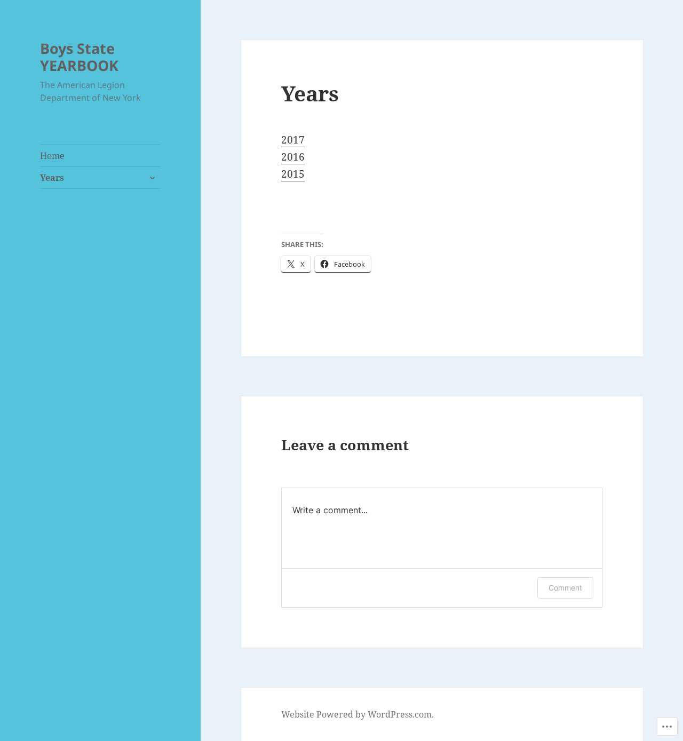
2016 (293, 157)
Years (52, 178)
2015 (293, 174)
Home (52, 156)
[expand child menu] (152, 177)
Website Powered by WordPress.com (356, 714)
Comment (565, 587)
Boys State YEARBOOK (79, 56)
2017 (293, 140)
